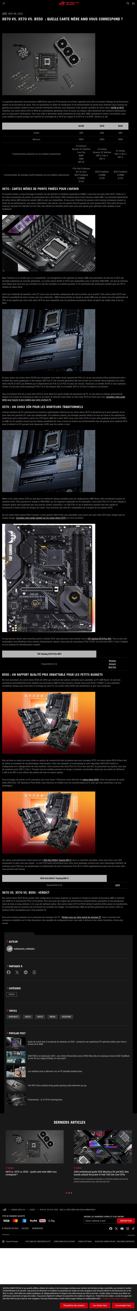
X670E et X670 (117, 107)
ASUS (117, 885)
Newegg (112, 661)
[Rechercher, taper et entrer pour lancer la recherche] (128, 3)
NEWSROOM (37, 1228)
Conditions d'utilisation (64, 1241)
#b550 (52, 1016)
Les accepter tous (123, 1305)
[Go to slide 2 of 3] (69, 1192)
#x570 (40, 1016)
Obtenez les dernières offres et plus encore (104, 1217)
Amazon (112, 664)
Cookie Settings (85, 1241)
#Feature (66, 1016)
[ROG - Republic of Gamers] (68, 3)
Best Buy (112, 667)
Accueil (25, 1228)
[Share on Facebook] (8, 972)
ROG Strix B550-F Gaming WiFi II (57, 860)
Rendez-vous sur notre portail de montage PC (81, 917)
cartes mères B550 (91, 779)
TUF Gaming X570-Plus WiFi (99, 638)
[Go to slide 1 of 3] (67, 1192)
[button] (3, 3)
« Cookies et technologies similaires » (115, 1298)
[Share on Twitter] (17, 972)
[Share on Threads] (34, 972)
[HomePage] (4, 1209)
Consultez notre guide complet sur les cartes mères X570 (41, 518)
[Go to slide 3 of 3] (71, 1192)
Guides (12, 994)
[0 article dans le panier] (133, 3)
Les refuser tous (100, 1305)
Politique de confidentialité (38, 1241)
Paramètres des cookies (74, 1305)
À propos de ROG (10, 1228)
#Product (13, 1016)
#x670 (28, 1016)
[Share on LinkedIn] (26, 972)
